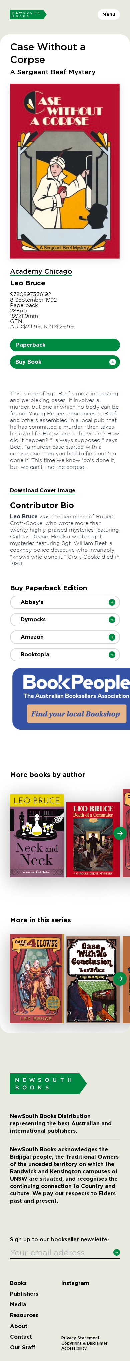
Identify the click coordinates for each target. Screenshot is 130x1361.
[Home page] (28, 15)
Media (18, 1304)
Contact (21, 1337)
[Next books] (120, 833)
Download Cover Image (42, 490)
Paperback (30, 344)
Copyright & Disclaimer (84, 1343)
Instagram (75, 1283)
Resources (24, 1315)
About (18, 1326)
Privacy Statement (80, 1338)
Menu (108, 14)
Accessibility (74, 1348)
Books (18, 1283)
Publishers (24, 1294)
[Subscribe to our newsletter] (116, 1252)
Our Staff (22, 1347)
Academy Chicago (41, 271)
